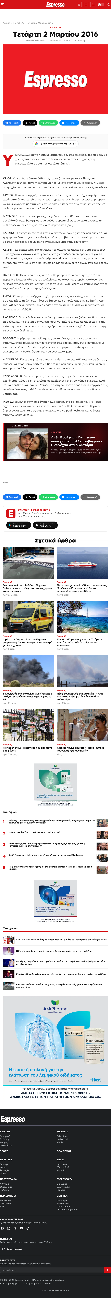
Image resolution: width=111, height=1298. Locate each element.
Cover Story (6, 1145)
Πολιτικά (4, 1189)
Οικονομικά (6, 1186)
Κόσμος (4, 1142)
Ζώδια (60, 1159)
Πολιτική (4, 1139)
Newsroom (56, 40)
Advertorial (5, 1200)
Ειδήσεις (5, 1131)
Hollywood (62, 1139)
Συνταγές (4, 1170)
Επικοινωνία (63, 1203)
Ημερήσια (62, 1164)
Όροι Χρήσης (63, 1206)
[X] (15, 1228)
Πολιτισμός (64, 1151)
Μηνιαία (61, 1170)
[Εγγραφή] (107, 1270)
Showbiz (62, 1131)
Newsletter (5, 1203)
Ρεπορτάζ (5, 1136)
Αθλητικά (4, 1183)
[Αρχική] (13, 1119)
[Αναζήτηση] (108, 4)
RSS (2, 1206)
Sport (4, 1151)
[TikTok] (27, 1228)
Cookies (47, 1283)
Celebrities (62, 1136)
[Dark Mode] (101, 4)
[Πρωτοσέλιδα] (79, 4)
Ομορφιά (4, 1164)
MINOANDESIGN (60, 1290)
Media (60, 1142)
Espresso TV (64, 1179)
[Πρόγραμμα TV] (86, 4)
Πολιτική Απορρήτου (31, 1283)
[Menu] (2, 4)
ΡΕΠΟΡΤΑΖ (55, 28)
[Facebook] (2, 1228)
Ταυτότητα (62, 1200)
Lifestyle (6, 1159)
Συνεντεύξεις (63, 1186)
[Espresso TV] (93, 4)
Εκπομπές (62, 1183)
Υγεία (3, 1167)
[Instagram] (8, 1228)
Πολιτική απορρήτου (67, 1209)
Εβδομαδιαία (63, 1167)
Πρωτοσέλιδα (8, 1179)
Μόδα (3, 1173)
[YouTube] (21, 1228)
